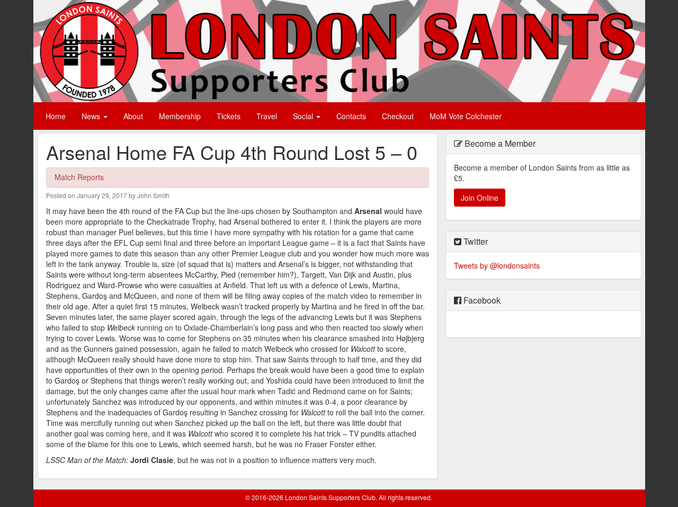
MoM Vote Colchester (466, 116)
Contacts (351, 116)
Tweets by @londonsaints (497, 265)
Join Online (479, 197)
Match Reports (79, 177)
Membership (180, 116)
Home (56, 116)
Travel (266, 116)
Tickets (228, 116)
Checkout (398, 116)
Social (304, 116)
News (92, 116)
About (133, 116)
